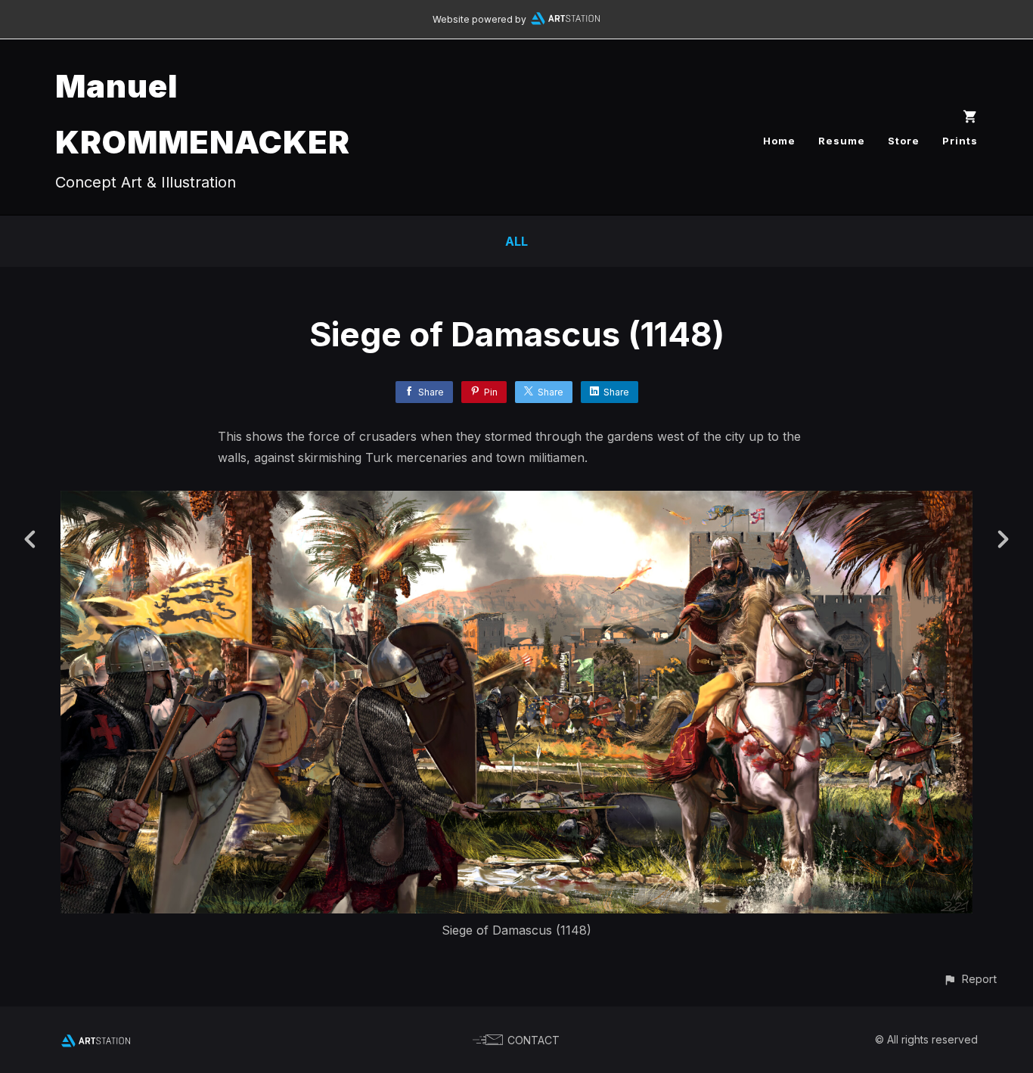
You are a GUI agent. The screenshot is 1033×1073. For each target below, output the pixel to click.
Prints (960, 141)
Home (779, 141)
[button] (970, 978)
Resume (841, 141)
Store (904, 141)
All (516, 241)
